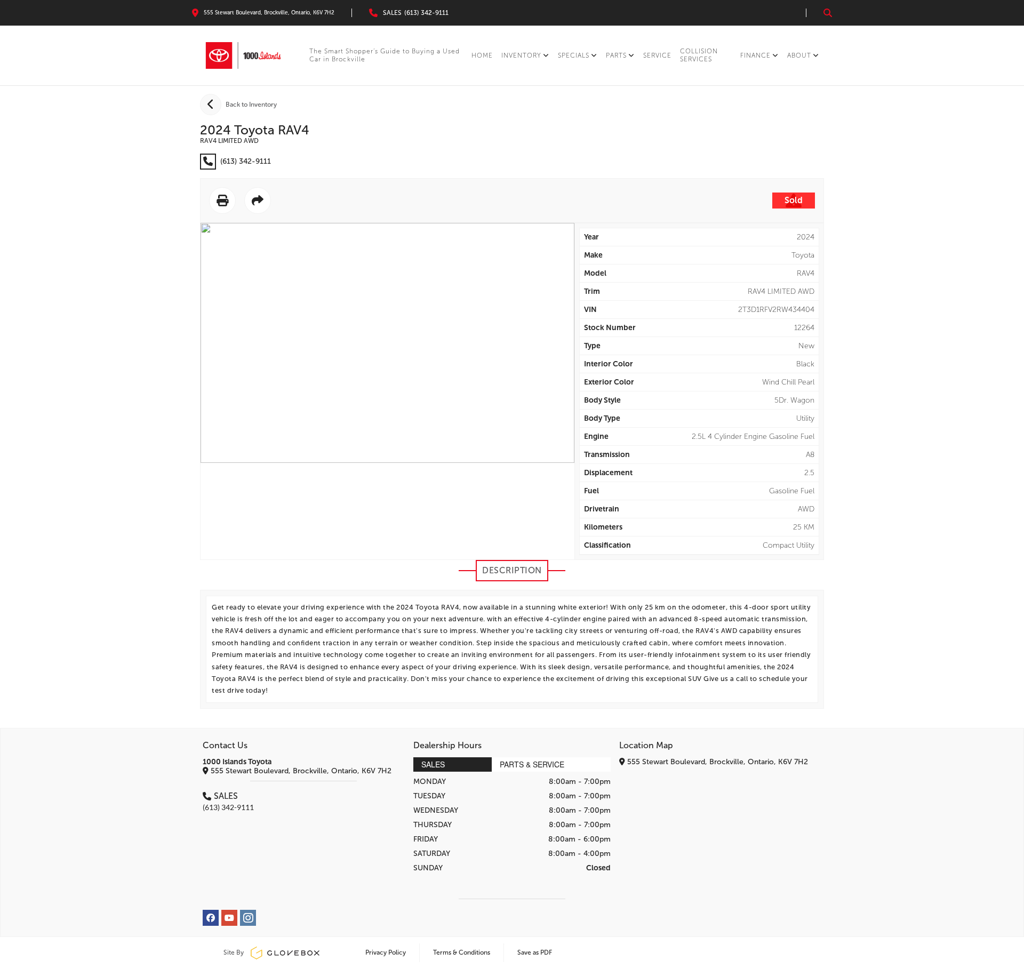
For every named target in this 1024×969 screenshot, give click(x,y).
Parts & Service (532, 764)
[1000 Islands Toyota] (243, 55)
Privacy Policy (385, 952)
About (799, 55)
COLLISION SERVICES (699, 55)
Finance (755, 55)
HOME (482, 55)
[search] (827, 13)
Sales (433, 764)
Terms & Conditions (461, 952)
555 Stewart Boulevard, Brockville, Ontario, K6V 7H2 (300, 770)
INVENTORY (521, 55)
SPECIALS (573, 55)
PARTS (616, 55)
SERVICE (657, 55)
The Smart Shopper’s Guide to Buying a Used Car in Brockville (384, 55)
